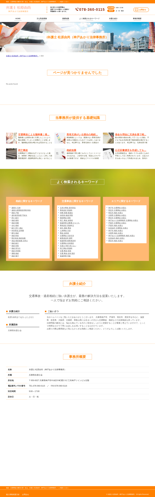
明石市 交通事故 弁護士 (117, 210)
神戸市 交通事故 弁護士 (117, 208)
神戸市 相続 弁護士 (115, 231)
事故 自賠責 (64, 233)
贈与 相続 (15, 233)
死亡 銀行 (15, 218)
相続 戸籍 (15, 213)
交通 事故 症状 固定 (67, 253)
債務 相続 (15, 253)
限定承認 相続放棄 (19, 238)
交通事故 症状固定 (67, 243)
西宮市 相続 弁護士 (115, 241)
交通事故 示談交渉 (67, 236)
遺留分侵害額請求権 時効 (21, 210)
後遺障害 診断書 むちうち (70, 223)
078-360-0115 (92, 9)
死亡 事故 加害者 (66, 220)
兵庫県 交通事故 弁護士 (117, 215)
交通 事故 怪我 (65, 251)
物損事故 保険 (65, 218)
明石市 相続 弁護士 (115, 213)
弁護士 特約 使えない (68, 246)
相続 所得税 (16, 251)
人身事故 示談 (65, 231)
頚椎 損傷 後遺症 (66, 213)
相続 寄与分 (16, 248)
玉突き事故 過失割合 (68, 208)
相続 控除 (15, 246)
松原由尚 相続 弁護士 (116, 238)
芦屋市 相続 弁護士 (115, 225)
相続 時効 (15, 236)
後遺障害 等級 (65, 256)
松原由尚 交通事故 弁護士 (118, 228)
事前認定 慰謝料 (66, 210)
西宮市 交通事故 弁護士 (117, 218)
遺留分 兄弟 (16, 208)
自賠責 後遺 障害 (66, 215)
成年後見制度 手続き (19, 215)
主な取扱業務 (42, 18)
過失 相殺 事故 (65, 228)
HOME (17, 18)
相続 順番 (15, 223)
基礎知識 (65, 18)
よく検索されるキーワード (89, 18)
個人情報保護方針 (13, 494)
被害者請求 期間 (66, 238)
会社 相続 (15, 225)
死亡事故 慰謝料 (66, 248)
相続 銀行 (15, 243)
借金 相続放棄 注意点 (20, 241)
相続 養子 (15, 256)
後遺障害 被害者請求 (68, 241)
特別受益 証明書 (18, 231)
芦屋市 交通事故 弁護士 (117, 223)
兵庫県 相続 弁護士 (115, 233)
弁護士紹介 (113, 18)
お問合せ (142, 10)
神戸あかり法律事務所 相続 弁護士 (121, 236)
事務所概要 (137, 18)
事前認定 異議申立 (67, 225)
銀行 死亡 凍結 (17, 228)
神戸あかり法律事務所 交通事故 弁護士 (123, 220)
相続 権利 (15, 220)
